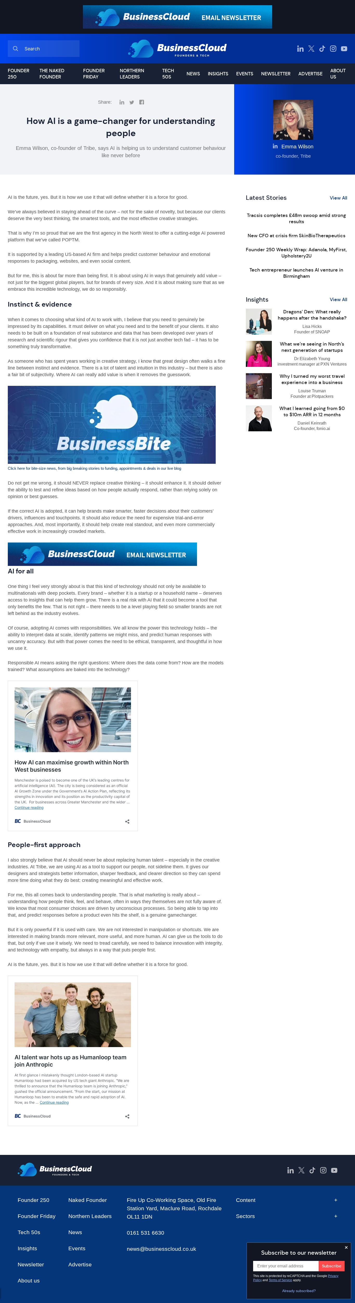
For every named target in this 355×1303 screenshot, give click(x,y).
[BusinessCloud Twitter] (311, 48)
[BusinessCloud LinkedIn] (300, 48)
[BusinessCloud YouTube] (344, 48)
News (193, 74)
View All (338, 198)
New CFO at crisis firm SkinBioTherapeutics (296, 236)
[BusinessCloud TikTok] (322, 48)
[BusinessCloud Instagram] (333, 48)
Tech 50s (168, 74)
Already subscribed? (299, 1291)
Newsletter (276, 74)
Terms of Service (280, 1280)
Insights (218, 74)
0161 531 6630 (145, 1233)
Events (244, 74)
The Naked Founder (52, 74)
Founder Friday (94, 74)
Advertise (310, 74)
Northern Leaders (132, 74)
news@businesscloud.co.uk (161, 1249)
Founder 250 (18, 74)
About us (338, 74)
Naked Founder (87, 1200)
